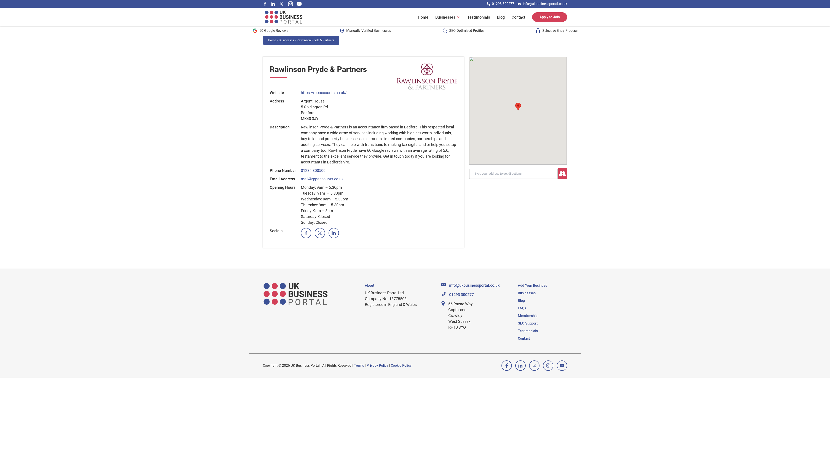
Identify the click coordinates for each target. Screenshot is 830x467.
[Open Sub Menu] (457, 17)
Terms (359, 365)
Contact (518, 17)
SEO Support (528, 323)
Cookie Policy (401, 365)
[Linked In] (273, 4)
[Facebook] (265, 4)
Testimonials (478, 17)
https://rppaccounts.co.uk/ (323, 92)
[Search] (562, 173)
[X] (281, 4)
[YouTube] (299, 3)
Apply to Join (550, 17)
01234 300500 (313, 170)
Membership (528, 316)
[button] (518, 107)
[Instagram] (290, 3)
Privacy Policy (377, 365)
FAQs (522, 308)
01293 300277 (503, 4)
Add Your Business (532, 285)
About (369, 285)
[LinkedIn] (334, 233)
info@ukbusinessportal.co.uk (545, 4)
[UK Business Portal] (284, 17)
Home (423, 17)
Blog (501, 17)
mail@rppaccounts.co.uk (322, 179)
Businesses (445, 17)
